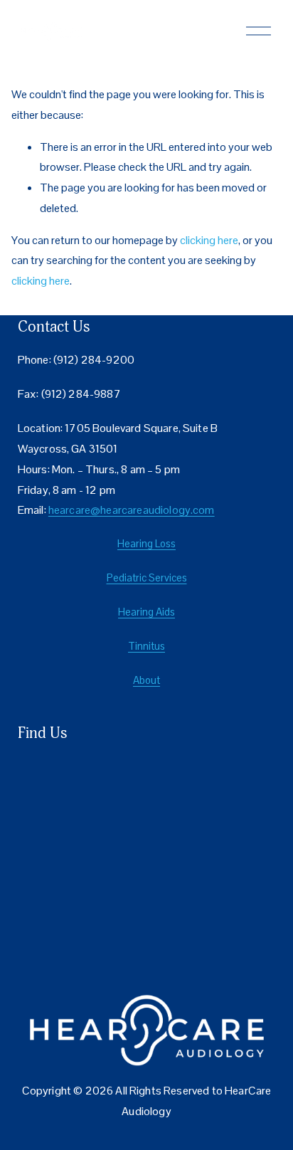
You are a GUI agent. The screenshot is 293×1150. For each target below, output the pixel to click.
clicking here (209, 240)
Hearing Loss (146, 543)
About (146, 680)
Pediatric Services (147, 577)
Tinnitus (146, 646)
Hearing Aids (146, 611)
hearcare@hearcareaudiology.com (131, 510)
